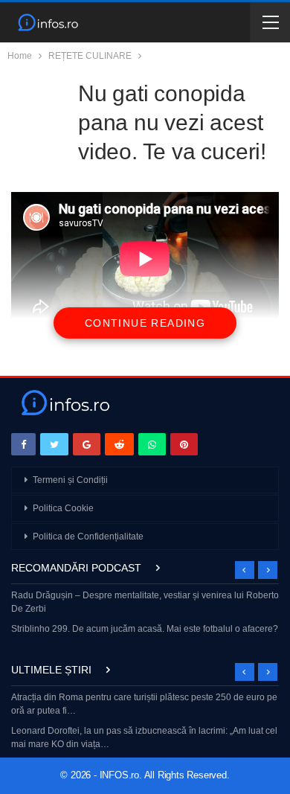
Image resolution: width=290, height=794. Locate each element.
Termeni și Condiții (70, 480)
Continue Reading (145, 323)
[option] (145, 613)
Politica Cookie (63, 508)
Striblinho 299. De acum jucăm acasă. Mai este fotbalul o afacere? (144, 629)
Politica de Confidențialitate (88, 536)
